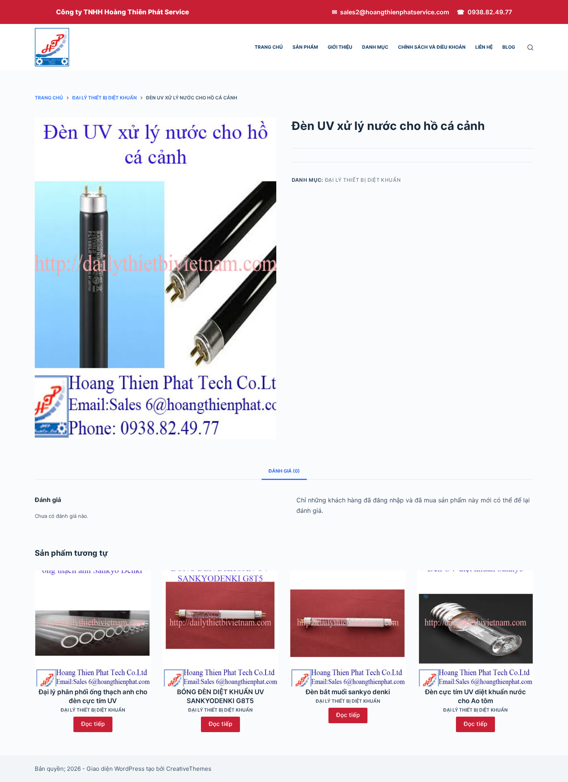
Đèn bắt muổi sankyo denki (348, 692)
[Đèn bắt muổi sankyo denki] (348, 628)
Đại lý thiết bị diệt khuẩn (363, 180)
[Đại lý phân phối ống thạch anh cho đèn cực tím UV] (93, 628)
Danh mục (375, 47)
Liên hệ (484, 47)
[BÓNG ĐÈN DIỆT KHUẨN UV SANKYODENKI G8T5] (220, 628)
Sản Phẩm (305, 47)
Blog (508, 47)
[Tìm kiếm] (530, 47)
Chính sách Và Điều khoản (432, 47)
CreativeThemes (188, 768)
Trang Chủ (269, 47)
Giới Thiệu (340, 47)
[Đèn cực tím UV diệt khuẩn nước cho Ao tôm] (475, 628)
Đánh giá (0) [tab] (284, 471)
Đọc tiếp (93, 723)
